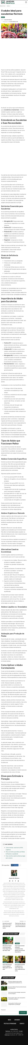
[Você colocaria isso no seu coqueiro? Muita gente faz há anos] (8, 959)
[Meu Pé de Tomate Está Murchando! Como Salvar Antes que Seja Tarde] (8, 940)
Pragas (4, 943)
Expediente (17, 1020)
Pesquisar (3, 1009)
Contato (22, 1023)
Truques (17, 943)
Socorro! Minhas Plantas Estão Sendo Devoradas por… (17, 987)
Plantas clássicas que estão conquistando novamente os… (15, 982)
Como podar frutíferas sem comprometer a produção (14, 1003)
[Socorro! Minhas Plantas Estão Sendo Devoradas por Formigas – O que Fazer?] (4, 988)
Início (9, 1020)
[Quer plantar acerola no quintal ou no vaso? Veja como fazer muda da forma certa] (20, 959)
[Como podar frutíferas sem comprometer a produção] (4, 1005)
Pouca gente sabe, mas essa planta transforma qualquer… (16, 998)
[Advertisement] (14, 54)
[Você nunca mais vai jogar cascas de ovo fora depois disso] (4, 994)
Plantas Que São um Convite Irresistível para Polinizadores (20, 925)
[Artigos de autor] (14, 873)
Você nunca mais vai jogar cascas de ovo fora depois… (16, 993)
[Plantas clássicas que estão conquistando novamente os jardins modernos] (4, 983)
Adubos (3, 17)
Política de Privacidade (10, 1023)
